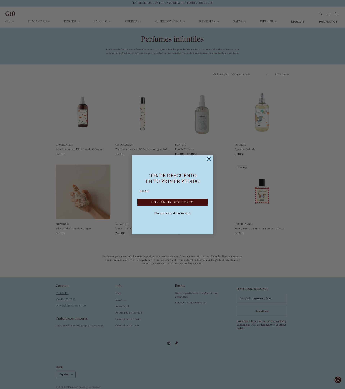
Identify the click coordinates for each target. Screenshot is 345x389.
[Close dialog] (209, 159)
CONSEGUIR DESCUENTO (172, 202)
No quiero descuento (172, 213)
